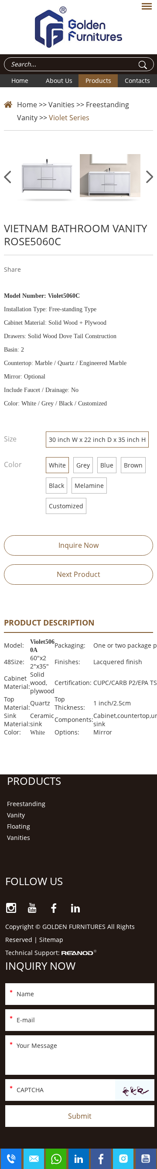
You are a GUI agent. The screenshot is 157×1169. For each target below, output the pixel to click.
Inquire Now (78, 545)
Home (19, 80)
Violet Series (69, 117)
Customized (66, 506)
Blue (106, 465)
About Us (59, 80)
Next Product (78, 574)
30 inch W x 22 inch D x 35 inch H (97, 439)
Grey (83, 465)
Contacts (137, 80)
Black (56, 485)
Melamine (89, 485)
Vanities (61, 104)
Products (98, 80)
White (57, 465)
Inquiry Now (40, 965)
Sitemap (51, 939)
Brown (133, 465)
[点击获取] (134, 1090)
